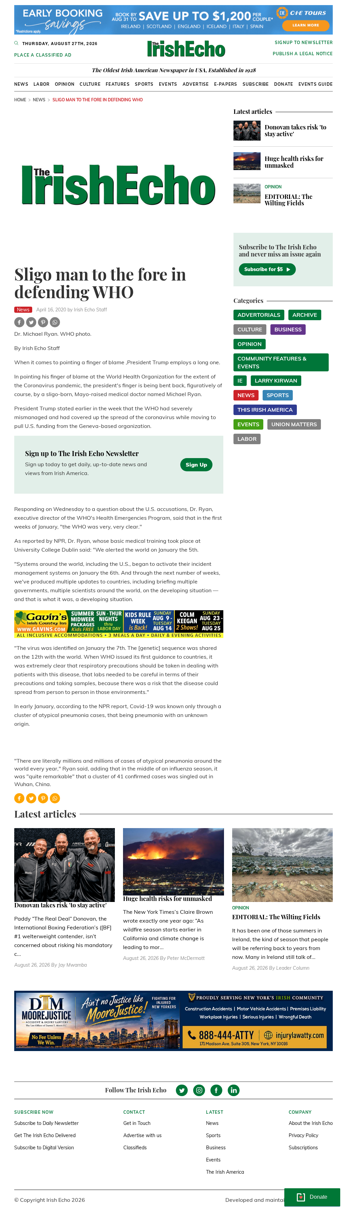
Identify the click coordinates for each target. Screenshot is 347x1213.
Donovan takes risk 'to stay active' (295, 130)
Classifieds (135, 1148)
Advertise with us (142, 1135)
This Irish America (265, 409)
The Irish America (225, 1172)
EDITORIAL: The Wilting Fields (288, 199)
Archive (304, 314)
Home (20, 99)
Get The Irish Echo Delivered (45, 1135)
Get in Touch (136, 1123)
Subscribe (256, 84)
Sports (144, 84)
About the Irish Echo (311, 1123)
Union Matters (294, 424)
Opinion (65, 84)
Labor (41, 84)
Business (288, 329)
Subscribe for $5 (263, 269)
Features (118, 84)
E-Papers (226, 84)
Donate (283, 84)
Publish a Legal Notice (303, 53)
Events (168, 84)
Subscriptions (303, 1148)
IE (240, 380)
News (21, 84)
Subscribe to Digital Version (44, 1148)
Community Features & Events (272, 362)
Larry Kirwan (276, 380)
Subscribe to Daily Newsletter (46, 1123)
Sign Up (196, 464)
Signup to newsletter (304, 42)
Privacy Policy (303, 1135)
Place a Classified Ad (43, 55)
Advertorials (259, 314)
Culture (90, 84)
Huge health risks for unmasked (294, 162)
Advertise (196, 84)
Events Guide (316, 84)
